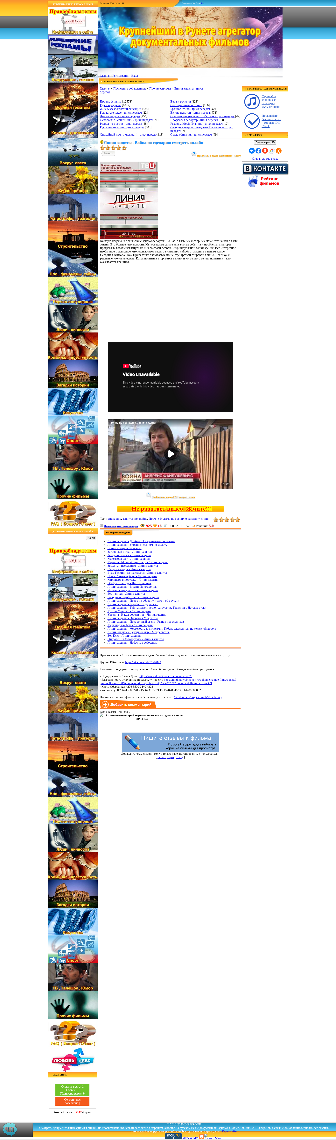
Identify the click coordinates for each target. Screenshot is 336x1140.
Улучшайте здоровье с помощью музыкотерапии (272, 101)
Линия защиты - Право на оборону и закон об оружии (143, 600)
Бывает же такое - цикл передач (121, 112)
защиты (128, 518)
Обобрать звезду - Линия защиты (129, 583)
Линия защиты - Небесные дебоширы (133, 642)
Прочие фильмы (160, 88)
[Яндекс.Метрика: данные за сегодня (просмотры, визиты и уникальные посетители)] (212, 1136)
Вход (134, 75)
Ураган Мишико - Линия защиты (129, 611)
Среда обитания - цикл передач (191, 134)
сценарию (114, 518)
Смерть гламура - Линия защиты (129, 569)
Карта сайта (230, 1131)
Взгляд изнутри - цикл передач (190, 112)
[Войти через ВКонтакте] (252, 151)
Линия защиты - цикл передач (120, 116)
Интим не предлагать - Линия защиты (133, 590)
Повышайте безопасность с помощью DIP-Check (271, 121)
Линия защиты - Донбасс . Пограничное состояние (141, 541)
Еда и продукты (110, 105)
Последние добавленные (129, 88)
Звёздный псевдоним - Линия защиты (133, 565)
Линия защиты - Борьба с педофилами (133, 604)
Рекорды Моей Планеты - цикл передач (196, 123)
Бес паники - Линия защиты (126, 593)
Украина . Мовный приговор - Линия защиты (138, 562)
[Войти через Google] (272, 151)
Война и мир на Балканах (125, 548)
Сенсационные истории (186, 105)
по (136, 518)
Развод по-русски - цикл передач (121, 123)
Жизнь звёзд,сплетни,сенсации (120, 109)
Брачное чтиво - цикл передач (190, 109)
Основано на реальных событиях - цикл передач (202, 116)
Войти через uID (265, 142)
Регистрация (120, 75)
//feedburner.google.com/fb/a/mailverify (198, 697)
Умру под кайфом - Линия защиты (130, 625)
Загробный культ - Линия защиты (130, 551)
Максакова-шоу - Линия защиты (129, 558)
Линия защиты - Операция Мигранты (133, 618)
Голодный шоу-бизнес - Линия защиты (133, 597)
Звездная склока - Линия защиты (129, 555)
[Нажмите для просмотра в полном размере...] (129, 238)
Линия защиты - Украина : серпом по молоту (137, 544)
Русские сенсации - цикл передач (122, 127)
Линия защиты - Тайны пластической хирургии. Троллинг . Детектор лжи (157, 607)
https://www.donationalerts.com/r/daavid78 (166, 676)
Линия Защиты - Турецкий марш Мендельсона (139, 632)
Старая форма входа (265, 158)
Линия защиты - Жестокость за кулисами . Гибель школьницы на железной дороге (162, 628)
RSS (202, 3)
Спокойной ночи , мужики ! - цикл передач (129, 134)
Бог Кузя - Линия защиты (124, 635)
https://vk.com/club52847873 (143, 662)
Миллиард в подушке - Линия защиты (133, 579)
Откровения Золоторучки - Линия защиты (136, 639)
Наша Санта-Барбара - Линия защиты (132, 576)
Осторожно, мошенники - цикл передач (126, 120)
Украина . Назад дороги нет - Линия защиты (137, 614)
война (143, 518)
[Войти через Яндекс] (265, 151)
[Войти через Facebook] (258, 151)
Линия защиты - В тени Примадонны (132, 586)
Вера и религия (180, 101)
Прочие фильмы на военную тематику (174, 518)
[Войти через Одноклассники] (279, 151)
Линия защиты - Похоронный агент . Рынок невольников (146, 621)
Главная (105, 75)
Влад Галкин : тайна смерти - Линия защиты (137, 572)
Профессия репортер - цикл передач (194, 120)
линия (205, 518)
